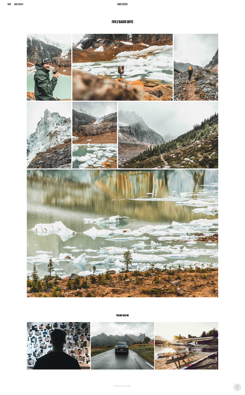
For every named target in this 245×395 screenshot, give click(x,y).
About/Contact (18, 4)
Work (9, 4)
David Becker (122, 4)
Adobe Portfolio (126, 386)
